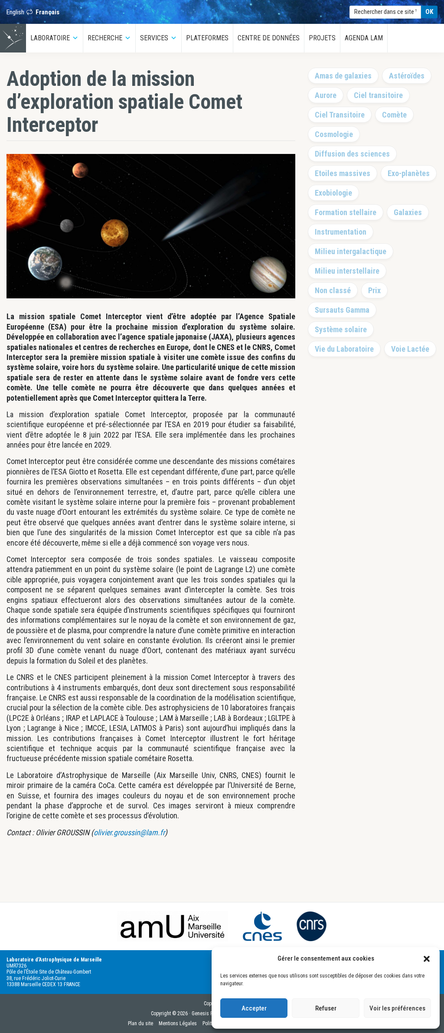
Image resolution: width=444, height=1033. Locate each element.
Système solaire (341, 329)
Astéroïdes (406, 75)
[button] (426, 958)
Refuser (325, 1008)
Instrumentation (340, 231)
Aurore (325, 95)
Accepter (254, 1008)
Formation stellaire (345, 212)
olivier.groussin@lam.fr (129, 832)
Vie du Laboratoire (344, 348)
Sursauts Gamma (342, 309)
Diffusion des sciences (352, 153)
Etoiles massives (342, 173)
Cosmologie (334, 134)
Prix (374, 290)
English (15, 12)
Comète (394, 114)
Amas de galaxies (343, 75)
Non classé (333, 290)
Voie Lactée (410, 348)
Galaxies (408, 212)
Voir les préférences (397, 1008)
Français (47, 12)
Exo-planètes (409, 173)
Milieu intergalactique (350, 251)
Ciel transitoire (378, 95)
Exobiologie (333, 192)
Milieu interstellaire (347, 270)
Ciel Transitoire (340, 114)
